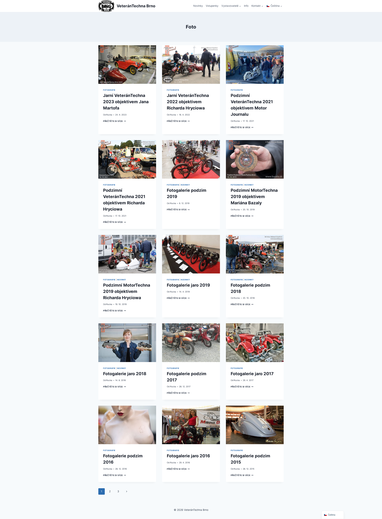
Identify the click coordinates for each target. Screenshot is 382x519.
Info (246, 5)
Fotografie (109, 90)
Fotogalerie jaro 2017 (252, 373)
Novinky (198, 5)
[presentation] (127, 64)
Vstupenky (212, 5)
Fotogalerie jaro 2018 (124, 373)
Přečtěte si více (114, 121)
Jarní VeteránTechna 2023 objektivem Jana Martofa (126, 102)
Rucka (109, 115)
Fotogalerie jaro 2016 (188, 455)
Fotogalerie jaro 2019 (188, 285)
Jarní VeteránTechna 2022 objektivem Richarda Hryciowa (188, 102)
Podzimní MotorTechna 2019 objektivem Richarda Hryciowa (126, 291)
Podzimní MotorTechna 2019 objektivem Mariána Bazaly (254, 196)
